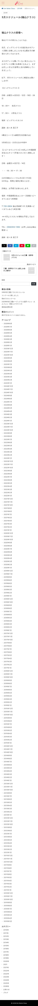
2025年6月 (8, 367)
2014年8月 (8, 758)
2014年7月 (8, 762)
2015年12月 (8, 708)
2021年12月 (8, 499)
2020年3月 (8, 561)
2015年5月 (8, 730)
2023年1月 (8, 458)
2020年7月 (8, 549)
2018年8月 (8, 608)
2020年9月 (8, 542)
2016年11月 (8, 674)
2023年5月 (8, 445)
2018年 (6, 955)
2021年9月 (8, 508)
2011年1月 (8, 890)
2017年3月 (8, 661)
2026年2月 (8, 342)
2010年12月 (8, 893)
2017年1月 (8, 668)
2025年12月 (8, 348)
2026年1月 (8, 345)
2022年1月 (8, 495)
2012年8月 (8, 830)
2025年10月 (8, 355)
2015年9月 (8, 718)
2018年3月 (8, 624)
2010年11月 (8, 896)
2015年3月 (8, 737)
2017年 (6, 952)
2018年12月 (8, 599)
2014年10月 (8, 752)
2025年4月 (8, 374)
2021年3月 (8, 524)
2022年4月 (8, 486)
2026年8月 (8, 323)
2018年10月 (8, 602)
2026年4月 (8, 336)
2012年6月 (8, 837)
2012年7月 (8, 834)
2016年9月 (8, 680)
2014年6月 (8, 765)
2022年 (6, 971)
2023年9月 (8, 433)
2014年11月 (8, 749)
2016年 (6, 949)
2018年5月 (8, 618)
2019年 (6, 958)
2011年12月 (8, 855)
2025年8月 (8, 361)
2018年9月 (8, 605)
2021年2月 (8, 527)
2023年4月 (8, 449)
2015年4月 (8, 733)
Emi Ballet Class (21, 1003)
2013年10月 (8, 790)
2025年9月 (8, 358)
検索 (3, 280)
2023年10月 (8, 430)
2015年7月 (8, 724)
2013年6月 (8, 799)
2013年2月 (8, 812)
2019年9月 (8, 577)
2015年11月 (8, 711)
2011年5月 (8, 877)
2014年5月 (8, 768)
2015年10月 (8, 715)
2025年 (6, 983)
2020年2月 (8, 564)
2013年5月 (8, 802)
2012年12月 (8, 818)
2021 (5, 964)
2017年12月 (8, 633)
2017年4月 (8, 658)
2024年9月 (8, 395)
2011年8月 (8, 868)
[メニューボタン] (3, 3)
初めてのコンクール (9, 298)
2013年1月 (8, 815)
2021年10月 (8, 505)
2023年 (6, 977)
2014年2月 (8, 777)
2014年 (5, 13)
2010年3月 (8, 921)
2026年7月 (8, 327)
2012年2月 (8, 849)
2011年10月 (8, 862)
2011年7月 (8, 871)
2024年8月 (8, 398)
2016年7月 (8, 686)
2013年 (6, 939)
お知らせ (6, 989)
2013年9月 (8, 793)
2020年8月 (8, 546)
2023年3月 (8, 452)
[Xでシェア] (4, 245)
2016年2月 (8, 702)
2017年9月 (8, 643)
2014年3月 (8, 774)
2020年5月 (8, 555)
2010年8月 (8, 905)
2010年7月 (8, 909)
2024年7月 (8, 402)
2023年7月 (8, 439)
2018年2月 (8, 627)
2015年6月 (8, 727)
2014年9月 (8, 755)
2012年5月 (8, 840)
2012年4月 (8, 843)
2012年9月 (8, 827)
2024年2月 (8, 417)
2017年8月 (8, 646)
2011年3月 (8, 884)
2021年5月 (8, 517)
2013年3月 (8, 808)
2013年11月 (8, 787)
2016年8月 (8, 683)
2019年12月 (8, 571)
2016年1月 (8, 705)
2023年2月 (8, 455)
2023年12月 (8, 424)
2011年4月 (8, 880)
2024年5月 (8, 408)
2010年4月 (8, 918)
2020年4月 (8, 558)
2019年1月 (8, 596)
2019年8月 (8, 580)
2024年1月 (8, 420)
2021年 (6, 967)
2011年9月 (8, 865)
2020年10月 (8, 539)
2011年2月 (8, 887)
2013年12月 (8, 783)
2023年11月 (8, 427)
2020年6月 (8, 552)
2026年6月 (8, 330)
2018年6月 (8, 614)
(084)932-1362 (13, 227)
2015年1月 (8, 743)
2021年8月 (8, 511)
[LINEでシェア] (27, 245)
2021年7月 (8, 514)
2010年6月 (8, 912)
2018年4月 (8, 621)
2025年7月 (8, 364)
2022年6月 (8, 480)
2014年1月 (8, 780)
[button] (33, 245)
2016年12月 (8, 671)
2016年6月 (8, 690)
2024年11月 (8, 389)
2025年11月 (8, 352)
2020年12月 (8, 533)
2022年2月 (8, 492)
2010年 (6, 930)
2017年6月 (8, 652)
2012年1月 (8, 852)
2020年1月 (8, 568)
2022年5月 (8, 483)
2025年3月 (8, 377)
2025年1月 (8, 383)
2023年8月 (8, 436)
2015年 (6, 945)
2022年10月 (8, 467)
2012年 (6, 936)
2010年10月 (8, 899)
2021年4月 (8, 521)
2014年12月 (8, 746)
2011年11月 (8, 859)
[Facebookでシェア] (10, 245)
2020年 (6, 961)
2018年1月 (8, 630)
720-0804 (7, 206)
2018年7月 (8, 611)
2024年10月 (8, 392)
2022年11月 (8, 464)
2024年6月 (8, 405)
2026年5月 (8, 333)
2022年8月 (8, 474)
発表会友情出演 (7, 307)
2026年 (6, 986)
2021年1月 (8, 530)
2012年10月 (8, 824)
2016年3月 (8, 699)
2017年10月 (8, 640)
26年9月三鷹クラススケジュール (13, 292)
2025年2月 (8, 380)
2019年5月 (8, 586)
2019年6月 (8, 583)
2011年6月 (8, 874)
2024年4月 (8, 411)
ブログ (5, 992)
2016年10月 (8, 677)
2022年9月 (8, 471)
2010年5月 (8, 915)
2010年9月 (8, 902)
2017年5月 (8, 655)
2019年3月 (8, 589)
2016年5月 (8, 693)
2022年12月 (8, 461)
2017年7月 (8, 649)
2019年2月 (8, 593)
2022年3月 (8, 489)
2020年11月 (8, 536)
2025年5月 (8, 370)
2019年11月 (8, 574)
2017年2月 (8, 665)
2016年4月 (8, 696)
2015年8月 (8, 721)
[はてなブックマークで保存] (16, 245)
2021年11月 (8, 502)
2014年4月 (8, 771)
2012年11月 (8, 821)
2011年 (6, 933)
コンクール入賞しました (10, 295)
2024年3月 (8, 414)
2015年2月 (8, 740)
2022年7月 (8, 477)
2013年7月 (8, 796)
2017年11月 (8, 636)
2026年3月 (8, 339)
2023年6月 (8, 442)
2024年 (6, 980)
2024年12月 (8, 386)
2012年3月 (8, 846)
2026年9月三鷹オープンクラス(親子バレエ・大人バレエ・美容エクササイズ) (18, 303)
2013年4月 (8, 805)
